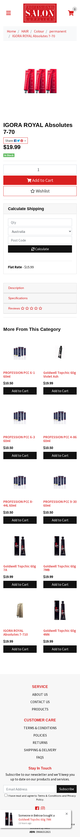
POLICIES (40, 735)
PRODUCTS (40, 709)
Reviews (14, 308)
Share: (9, 141)
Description (16, 288)
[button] (40, 191)
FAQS (40, 757)
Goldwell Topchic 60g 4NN (59, 632)
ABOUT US (40, 694)
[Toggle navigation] (8, 13)
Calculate (41, 249)
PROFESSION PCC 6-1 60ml (19, 374)
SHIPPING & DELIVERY (40, 750)
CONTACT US (40, 702)
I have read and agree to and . (41, 797)
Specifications (18, 298)
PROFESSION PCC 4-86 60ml (60, 439)
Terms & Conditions (49, 795)
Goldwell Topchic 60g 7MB (59, 568)
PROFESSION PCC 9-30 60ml (60, 503)
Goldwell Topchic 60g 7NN (34, 819)
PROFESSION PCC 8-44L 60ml (18, 503)
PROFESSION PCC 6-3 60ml (19, 439)
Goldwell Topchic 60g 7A (19, 568)
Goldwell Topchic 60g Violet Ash (59, 374)
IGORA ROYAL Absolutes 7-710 (15, 632)
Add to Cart (42, 180)
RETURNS (40, 742)
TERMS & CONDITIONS (40, 728)
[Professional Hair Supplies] (40, 12)
